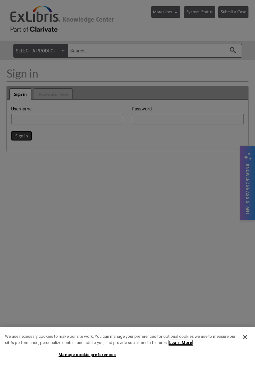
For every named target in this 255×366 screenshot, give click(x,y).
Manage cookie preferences (87, 354)
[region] (127, 346)
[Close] (245, 337)
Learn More (180, 342)
